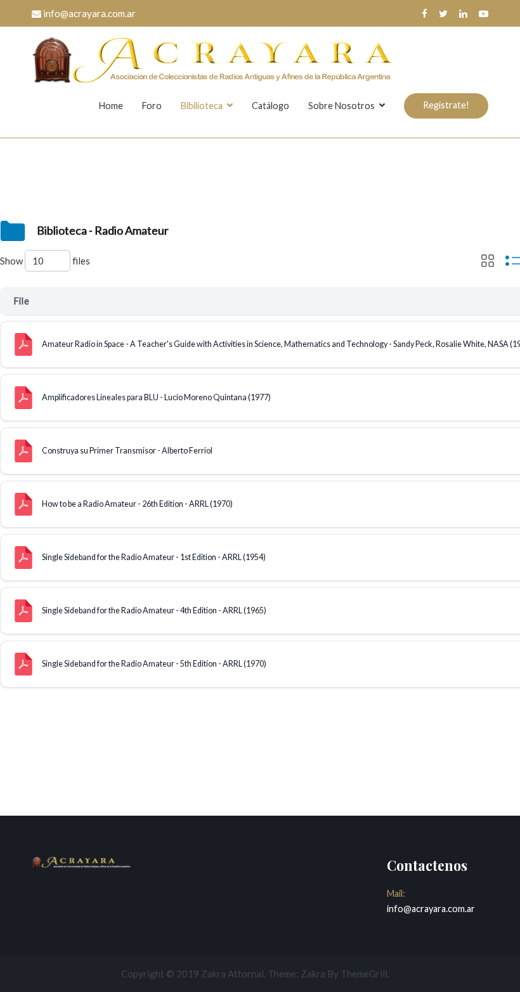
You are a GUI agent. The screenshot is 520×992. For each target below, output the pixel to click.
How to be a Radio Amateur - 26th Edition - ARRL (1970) (137, 504)
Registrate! (446, 105)
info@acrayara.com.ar (431, 908)
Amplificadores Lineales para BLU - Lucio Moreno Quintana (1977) (156, 397)
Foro (152, 105)
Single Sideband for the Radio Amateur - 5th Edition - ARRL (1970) (154, 664)
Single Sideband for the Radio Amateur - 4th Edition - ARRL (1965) (154, 610)
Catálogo (270, 105)
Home (111, 105)
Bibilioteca (202, 105)
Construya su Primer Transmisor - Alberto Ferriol (127, 450)
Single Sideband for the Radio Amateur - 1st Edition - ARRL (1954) (154, 557)
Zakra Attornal (232, 973)
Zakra (313, 973)
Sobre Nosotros (341, 105)
